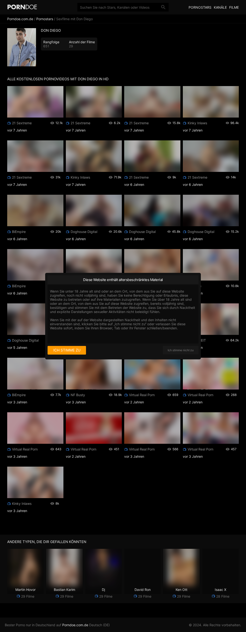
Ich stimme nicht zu (181, 350)
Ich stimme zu (66, 350)
